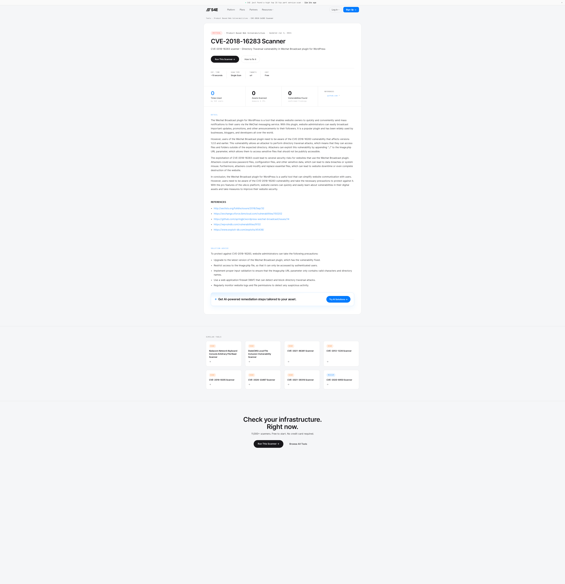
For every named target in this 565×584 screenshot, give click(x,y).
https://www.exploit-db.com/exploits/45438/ (239, 229)
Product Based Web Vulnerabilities (231, 18)
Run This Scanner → (225, 59)
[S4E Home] (212, 9)
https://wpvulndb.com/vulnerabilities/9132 (237, 224)
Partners (253, 9)
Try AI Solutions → (338, 299)
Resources (267, 9)
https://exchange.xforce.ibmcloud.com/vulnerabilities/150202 (248, 213)
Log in (335, 9)
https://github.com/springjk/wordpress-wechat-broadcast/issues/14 (251, 219)
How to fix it (250, 59)
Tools (208, 18)
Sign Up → (351, 9)
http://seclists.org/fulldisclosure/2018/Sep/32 (239, 208)
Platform (231, 9)
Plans (242, 9)
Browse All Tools (298, 443)
